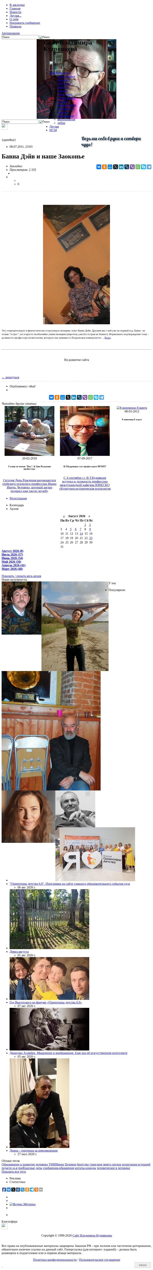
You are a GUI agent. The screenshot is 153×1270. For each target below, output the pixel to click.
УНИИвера (56, 1164)
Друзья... (15, 15)
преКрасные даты (30, 1168)
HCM (53, 130)
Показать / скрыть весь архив (21, 576)
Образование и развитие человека (25, 1164)
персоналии (65, 108)
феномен (63, 80)
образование (65, 115)
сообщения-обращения (58, 1168)
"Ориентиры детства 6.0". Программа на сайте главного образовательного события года (70, 883)
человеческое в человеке (113, 1168)
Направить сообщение (25, 22)
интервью (64, 83)
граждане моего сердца (105, 1164)
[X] (115, 166)
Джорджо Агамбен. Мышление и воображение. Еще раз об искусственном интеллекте (69, 1053)
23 (90, 538)
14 (81, 533)
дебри (61, 123)
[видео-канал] (5, 128)
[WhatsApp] (137, 166)
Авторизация (11, 33)
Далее (107, 337)
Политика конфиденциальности (55, 1259)
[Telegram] (149, 166)
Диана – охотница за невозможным (34, 1150)
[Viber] (132, 166)
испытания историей (136, 1164)
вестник (62, 101)
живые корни (66, 98)
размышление (66, 105)
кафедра (62, 112)
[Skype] (143, 166)
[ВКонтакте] (98, 166)
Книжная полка (60, 72)
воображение (66, 76)
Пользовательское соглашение (99, 1259)
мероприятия (66, 119)
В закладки (17, 5)
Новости (15, 12)
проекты (63, 87)
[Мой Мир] (110, 166)
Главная (15, 8)
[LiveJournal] (126, 166)
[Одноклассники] (104, 166)
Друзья (54, 126)
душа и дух (65, 94)
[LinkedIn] (121, 166)
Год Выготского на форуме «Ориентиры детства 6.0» (46, 1002)
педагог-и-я (9, 1168)
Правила (15, 26)
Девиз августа (19, 951)
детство (62, 90)
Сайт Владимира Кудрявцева (92, 1235)
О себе (14, 19)
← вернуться (10, 377)
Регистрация (18, 498)
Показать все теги (14, 1171)
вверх (143, 1265)
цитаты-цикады (85, 1168)
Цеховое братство (77, 1164)
